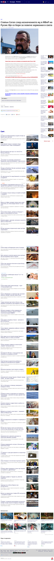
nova (2, 545)
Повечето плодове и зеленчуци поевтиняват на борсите (44, 130)
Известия (51, 551)
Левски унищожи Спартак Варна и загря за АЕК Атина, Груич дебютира (47, 542)
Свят (2, 131)
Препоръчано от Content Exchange (48, 534)
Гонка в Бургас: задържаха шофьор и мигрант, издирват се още (13, 328)
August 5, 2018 (19, 75)
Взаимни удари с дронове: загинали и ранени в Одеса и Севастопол (13, 220)
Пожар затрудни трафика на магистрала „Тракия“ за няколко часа (11, 345)
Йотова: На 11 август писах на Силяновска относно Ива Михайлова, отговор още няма (12, 428)
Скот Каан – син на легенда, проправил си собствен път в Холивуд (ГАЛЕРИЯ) (47, 57)
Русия (2, 106)
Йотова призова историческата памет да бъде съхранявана (13, 229)
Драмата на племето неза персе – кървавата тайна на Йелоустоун (12, 412)
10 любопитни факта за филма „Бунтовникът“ (46, 531)
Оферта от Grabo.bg (3, 273)
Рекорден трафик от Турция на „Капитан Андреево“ (11, 477)
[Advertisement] (19, 123)
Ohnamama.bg (23, 550)
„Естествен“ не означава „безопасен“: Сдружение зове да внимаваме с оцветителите (13, 160)
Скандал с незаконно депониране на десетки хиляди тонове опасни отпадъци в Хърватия (13, 502)
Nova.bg (11, 551)
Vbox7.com (4, 550)
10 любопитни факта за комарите (6, 520)
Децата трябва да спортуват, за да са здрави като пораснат (44, 76)
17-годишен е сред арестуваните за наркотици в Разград (13, 453)
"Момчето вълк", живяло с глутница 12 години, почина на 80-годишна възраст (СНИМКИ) (6, 542)
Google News (8, 114)
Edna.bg (5, 551)
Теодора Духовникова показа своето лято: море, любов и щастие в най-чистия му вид (19, 542)
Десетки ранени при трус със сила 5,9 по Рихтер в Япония (11, 152)
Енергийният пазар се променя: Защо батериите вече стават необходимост (11, 144)
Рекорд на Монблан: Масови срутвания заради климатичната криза (13, 168)
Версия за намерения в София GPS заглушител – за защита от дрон (13, 494)
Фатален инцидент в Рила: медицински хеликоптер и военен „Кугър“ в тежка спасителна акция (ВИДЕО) (11, 312)
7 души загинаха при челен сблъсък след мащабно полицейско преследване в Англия (12, 302)
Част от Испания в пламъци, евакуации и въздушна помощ (11, 386)
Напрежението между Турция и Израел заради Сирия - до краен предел (13, 377)
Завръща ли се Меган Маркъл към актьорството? (9, 485)
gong (42, 545)
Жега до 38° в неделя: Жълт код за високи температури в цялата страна (46, 124)
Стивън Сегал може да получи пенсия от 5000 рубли (11, 100)
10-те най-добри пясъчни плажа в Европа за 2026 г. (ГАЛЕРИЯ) (44, 63)
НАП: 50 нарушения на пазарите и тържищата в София (13, 420)
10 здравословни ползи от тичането (47, 520)
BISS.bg (20, 550)
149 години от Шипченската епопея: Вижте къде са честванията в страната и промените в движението (47, 69)
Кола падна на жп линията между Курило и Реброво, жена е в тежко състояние (12, 337)
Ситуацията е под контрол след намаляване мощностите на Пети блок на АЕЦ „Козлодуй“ (47, 88)
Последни (12, 2)
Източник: (2, 105)
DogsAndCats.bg (12, 550)
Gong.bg (8, 550)
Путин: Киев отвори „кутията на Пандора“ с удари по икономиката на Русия (12, 212)
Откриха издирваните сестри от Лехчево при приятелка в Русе (13, 445)
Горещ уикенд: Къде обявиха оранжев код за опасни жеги (43, 102)
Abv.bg (1, 550)
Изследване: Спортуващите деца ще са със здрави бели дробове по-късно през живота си (13, 185)
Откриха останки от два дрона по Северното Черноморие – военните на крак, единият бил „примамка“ (13, 395)
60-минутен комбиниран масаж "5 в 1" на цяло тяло (12, 275)
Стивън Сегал (6, 106)
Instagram (18, 114)
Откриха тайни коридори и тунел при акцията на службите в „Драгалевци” (13, 469)
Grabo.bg (27, 550)
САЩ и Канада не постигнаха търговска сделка (13, 460)
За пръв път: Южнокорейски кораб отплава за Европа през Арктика (13, 136)
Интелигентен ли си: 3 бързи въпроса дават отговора (32, 521)
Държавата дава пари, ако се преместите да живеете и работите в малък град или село (47, 82)
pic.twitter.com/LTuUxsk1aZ (20, 73)
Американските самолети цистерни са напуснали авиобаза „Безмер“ (11, 436)
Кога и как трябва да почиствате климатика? (33, 531)
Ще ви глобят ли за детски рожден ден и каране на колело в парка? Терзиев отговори (45, 95)
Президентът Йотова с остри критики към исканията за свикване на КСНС (12, 353)
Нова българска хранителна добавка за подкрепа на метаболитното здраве (11, 361)
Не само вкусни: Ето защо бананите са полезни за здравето (13, 177)
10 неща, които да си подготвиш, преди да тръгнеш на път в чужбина (7, 531)
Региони (18, 2)
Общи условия (9, 558)
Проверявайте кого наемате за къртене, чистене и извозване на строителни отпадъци (45, 118)
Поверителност (41, 551)
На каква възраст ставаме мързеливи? (44, 106)
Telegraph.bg (14, 551)
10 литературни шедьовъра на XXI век (20, 531)
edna (15, 545)
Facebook (14, 114)
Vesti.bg (8, 551)
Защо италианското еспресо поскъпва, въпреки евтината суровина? (46, 136)
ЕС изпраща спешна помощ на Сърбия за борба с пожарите (13, 193)
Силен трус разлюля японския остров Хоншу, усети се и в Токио (13, 264)
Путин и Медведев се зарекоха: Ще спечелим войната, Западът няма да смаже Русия (13, 294)
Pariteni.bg (2, 551)
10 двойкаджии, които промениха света (20, 521)
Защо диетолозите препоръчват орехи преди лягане (44, 112)
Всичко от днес (47, 141)
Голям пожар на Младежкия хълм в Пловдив (12, 247)
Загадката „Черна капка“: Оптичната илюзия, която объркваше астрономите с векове (32, 543)
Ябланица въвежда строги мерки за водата (12, 369)
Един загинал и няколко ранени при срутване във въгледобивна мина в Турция (13, 256)
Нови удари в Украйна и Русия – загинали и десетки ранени (12, 320)
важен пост (11, 106)
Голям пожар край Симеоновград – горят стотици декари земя (11, 286)
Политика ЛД (46, 551)
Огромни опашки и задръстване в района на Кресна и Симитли (12, 403)
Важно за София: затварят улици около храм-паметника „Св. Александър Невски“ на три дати (13, 204)
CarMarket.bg (16, 550)
